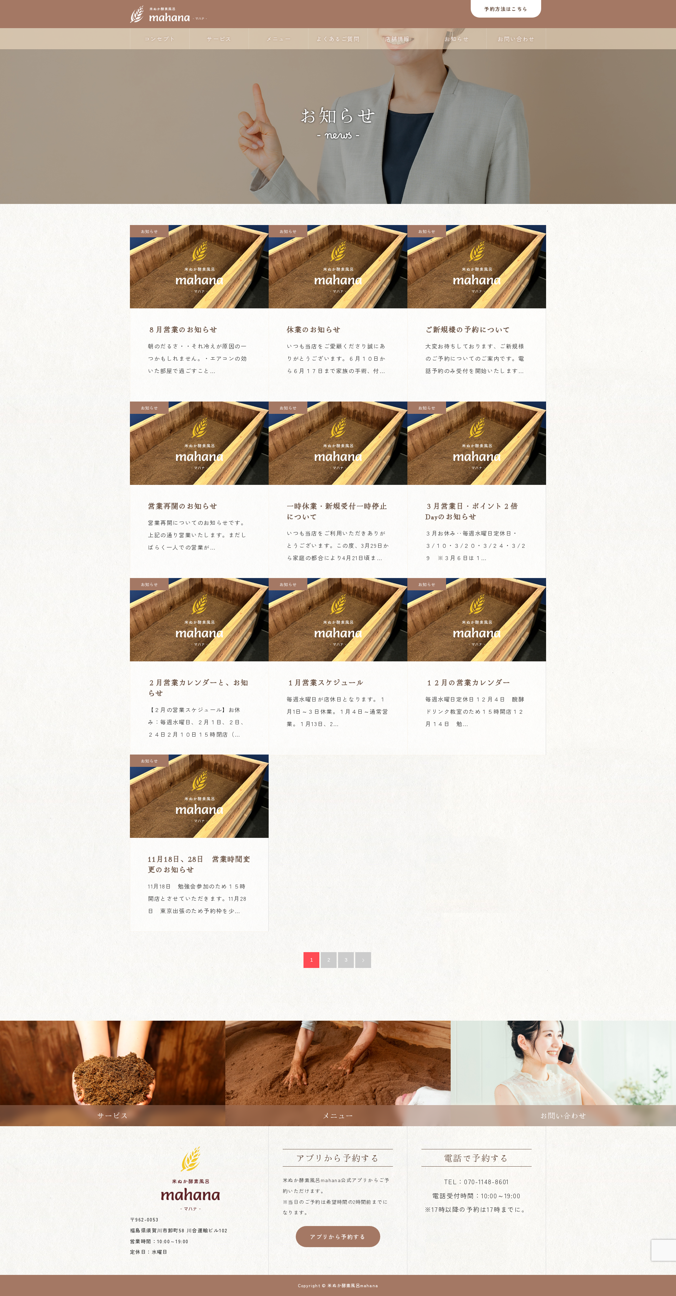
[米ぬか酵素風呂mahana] (168, 14)
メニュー (278, 38)
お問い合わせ (516, 38)
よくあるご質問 (337, 38)
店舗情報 (397, 38)
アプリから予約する (337, 1236)
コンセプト (159, 38)
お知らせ (456, 38)
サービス (219, 38)
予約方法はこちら (505, 8)
